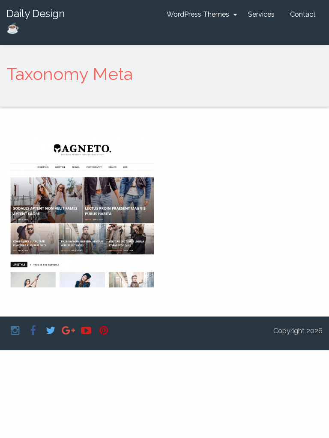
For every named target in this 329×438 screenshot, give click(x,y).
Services (261, 14)
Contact (303, 14)
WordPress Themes (198, 14)
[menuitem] (199, 14)
